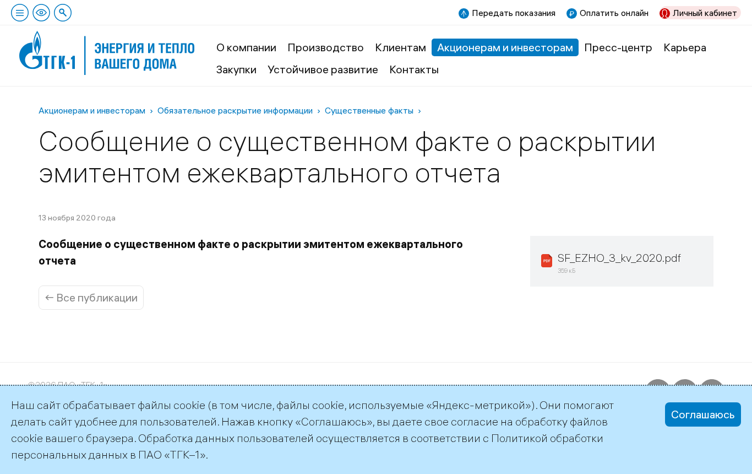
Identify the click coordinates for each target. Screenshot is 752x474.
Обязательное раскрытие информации (235, 110)
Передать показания (513, 12)
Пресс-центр (618, 47)
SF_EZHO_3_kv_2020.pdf (619, 258)
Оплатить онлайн (614, 12)
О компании (246, 47)
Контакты (414, 69)
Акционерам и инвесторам (505, 47)
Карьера (684, 47)
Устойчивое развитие (323, 69)
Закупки (236, 69)
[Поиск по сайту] (63, 12)
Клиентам (400, 47)
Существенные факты (369, 110)
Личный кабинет (705, 12)
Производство (325, 47)
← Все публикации (91, 297)
